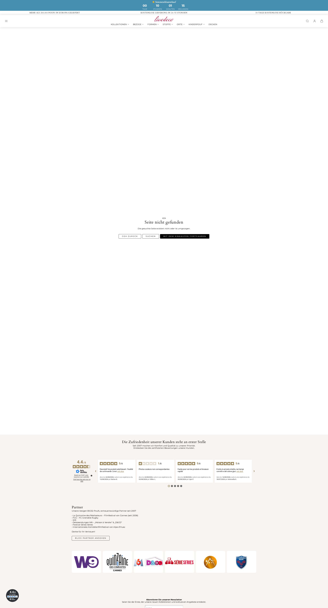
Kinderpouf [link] (196, 24)
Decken (213, 24)
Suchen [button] (151, 236)
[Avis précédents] (96, 471)
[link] (314, 21)
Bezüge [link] (137, 24)
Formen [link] (152, 24)
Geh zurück (130, 236)
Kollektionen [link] (119, 24)
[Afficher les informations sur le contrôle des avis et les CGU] (91, 476)
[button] (6, 21)
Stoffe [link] (167, 24)
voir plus (120, 471)
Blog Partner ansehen (90, 538)
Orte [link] (179, 24)
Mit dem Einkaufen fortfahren (184, 236)
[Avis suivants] (254, 471)
